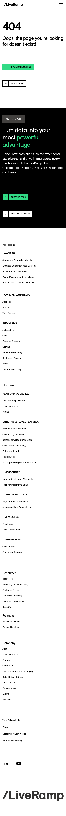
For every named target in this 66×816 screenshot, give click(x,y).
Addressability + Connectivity (16, 507)
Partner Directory (10, 627)
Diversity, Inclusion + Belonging (17, 671)
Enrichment (8, 524)
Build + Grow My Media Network (18, 282)
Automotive (8, 330)
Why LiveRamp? (10, 406)
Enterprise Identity (11, 451)
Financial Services (11, 341)
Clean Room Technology (14, 445)
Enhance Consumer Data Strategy (19, 265)
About (5, 648)
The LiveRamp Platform (13, 400)
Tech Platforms (9, 313)
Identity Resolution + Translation (18, 479)
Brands (5, 307)
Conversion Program (12, 552)
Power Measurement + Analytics (18, 277)
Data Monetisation (11, 529)
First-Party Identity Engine (15, 484)
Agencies (6, 301)
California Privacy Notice (14, 733)
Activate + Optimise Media (15, 271)
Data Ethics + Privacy (12, 677)
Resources (7, 578)
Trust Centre (8, 682)
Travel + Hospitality (11, 369)
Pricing (5, 412)
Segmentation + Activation (15, 501)
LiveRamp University (12, 595)
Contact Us (7, 665)
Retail (5, 363)
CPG (4, 335)
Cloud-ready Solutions (13, 434)
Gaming (6, 346)
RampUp (6, 607)
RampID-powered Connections (17, 440)
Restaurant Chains (11, 358)
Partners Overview (11, 621)
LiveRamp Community (13, 601)
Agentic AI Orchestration (14, 428)
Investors (7, 699)
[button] (60, 5)
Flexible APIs (8, 456)
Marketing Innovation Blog (15, 584)
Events (5, 693)
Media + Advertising (12, 352)
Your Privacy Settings (12, 740)
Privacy (5, 727)
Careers (6, 660)
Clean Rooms (9, 546)
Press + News (9, 688)
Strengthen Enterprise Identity (17, 260)
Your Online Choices (12, 720)
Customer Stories (10, 590)
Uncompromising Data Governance (19, 462)
